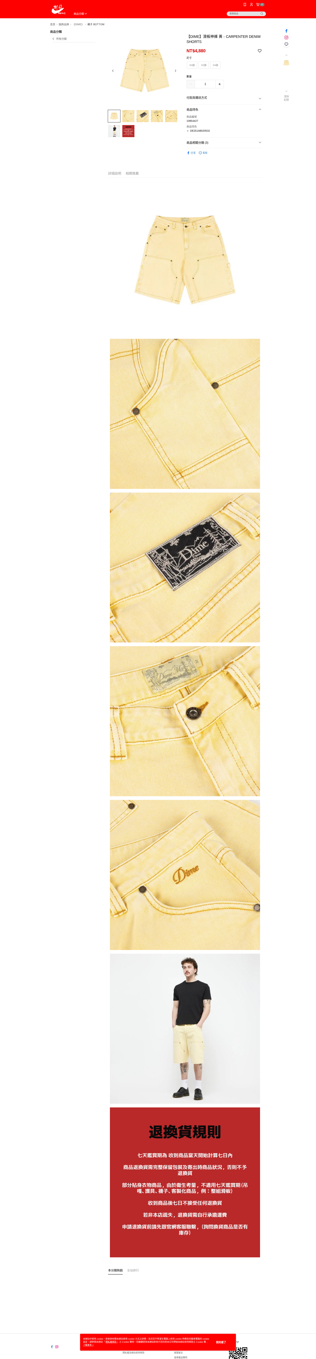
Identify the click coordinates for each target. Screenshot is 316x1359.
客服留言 (178, 1353)
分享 (193, 152)
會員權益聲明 (180, 1357)
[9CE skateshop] (58, 10)
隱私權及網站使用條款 (133, 1353)
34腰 (215, 65)
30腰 (192, 65)
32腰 (203, 65)
